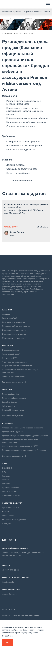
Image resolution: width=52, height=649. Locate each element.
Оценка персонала (10, 350)
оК (7, 643)
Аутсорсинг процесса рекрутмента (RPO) (20, 446)
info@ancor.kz (8, 582)
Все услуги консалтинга (12, 382)
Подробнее (7, 636)
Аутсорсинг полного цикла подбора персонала (22, 428)
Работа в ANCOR (9, 318)
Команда (6, 476)
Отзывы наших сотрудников (14, 334)
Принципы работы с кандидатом (16, 326)
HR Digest (6, 523)
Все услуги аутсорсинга (12, 456)
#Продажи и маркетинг (32, 12)
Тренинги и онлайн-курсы (13, 376)
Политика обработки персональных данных (21, 615)
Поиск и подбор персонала (14, 398)
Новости (5, 511)
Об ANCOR (7, 468)
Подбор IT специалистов (13, 410)
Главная (5, 18)
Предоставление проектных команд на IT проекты (24, 450)
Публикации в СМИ (10, 507)
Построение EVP (9, 358)
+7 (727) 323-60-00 (10, 570)
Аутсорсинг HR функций (12, 432)
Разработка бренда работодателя (17, 366)
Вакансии (16, 18)
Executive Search (9, 402)
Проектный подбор (10, 394)
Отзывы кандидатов (24, 193)
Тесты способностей (11, 354)
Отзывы (5, 480)
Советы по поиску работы (13, 322)
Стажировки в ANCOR (11, 496)
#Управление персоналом (12, 12)
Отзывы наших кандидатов (13, 330)
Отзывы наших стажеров (13, 338)
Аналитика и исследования (14, 519)
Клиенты (6, 484)
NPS (4, 472)
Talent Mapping (8, 406)
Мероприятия (8, 515)
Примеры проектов (10, 488)
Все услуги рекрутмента (12, 416)
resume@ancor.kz (9, 594)
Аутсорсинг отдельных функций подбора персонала (25, 436)
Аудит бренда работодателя (14, 362)
